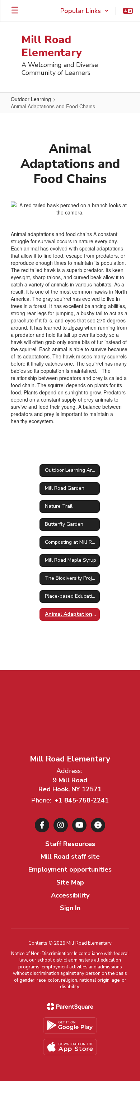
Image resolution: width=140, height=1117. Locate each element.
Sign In (70, 908)
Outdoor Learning (31, 99)
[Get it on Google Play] (70, 1025)
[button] (84, 11)
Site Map (70, 882)
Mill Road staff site (70, 856)
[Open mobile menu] (14, 11)
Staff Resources (70, 844)
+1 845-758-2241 (82, 800)
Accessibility (70, 895)
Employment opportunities (70, 869)
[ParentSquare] (70, 1006)
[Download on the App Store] (70, 1047)
